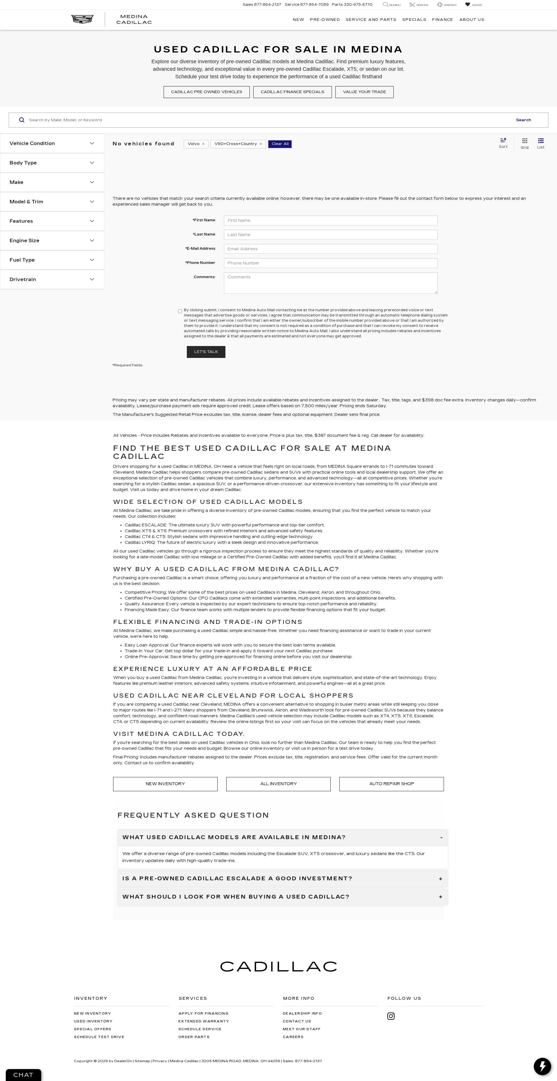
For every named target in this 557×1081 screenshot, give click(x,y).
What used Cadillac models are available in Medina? (234, 838)
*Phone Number (200, 263)
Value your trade (364, 92)
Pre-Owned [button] (325, 19)
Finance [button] (442, 19)
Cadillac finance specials (292, 92)
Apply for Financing (203, 1013)
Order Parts (194, 1037)
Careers (293, 1037)
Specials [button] (414, 19)
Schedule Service (200, 1029)
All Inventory (278, 783)
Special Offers (93, 1029)
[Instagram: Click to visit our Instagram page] (394, 1016)
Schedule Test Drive (99, 1037)
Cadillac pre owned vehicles (206, 92)
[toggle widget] (542, 1066)
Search (523, 120)
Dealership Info (302, 1013)
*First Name (204, 220)
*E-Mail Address (200, 249)
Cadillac (280, 557)
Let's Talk (206, 352)
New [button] (298, 19)
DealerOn (123, 1061)
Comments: (204, 277)
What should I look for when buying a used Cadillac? (236, 897)
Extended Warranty (203, 1021)
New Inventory (165, 783)
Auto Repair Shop (391, 783)
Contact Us (297, 1021)
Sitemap (142, 1061)
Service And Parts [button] (371, 19)
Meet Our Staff (302, 1029)
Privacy (160, 1061)
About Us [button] (471, 19)
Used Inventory (93, 1021)
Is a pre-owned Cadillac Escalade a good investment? (237, 879)
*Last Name (204, 234)
